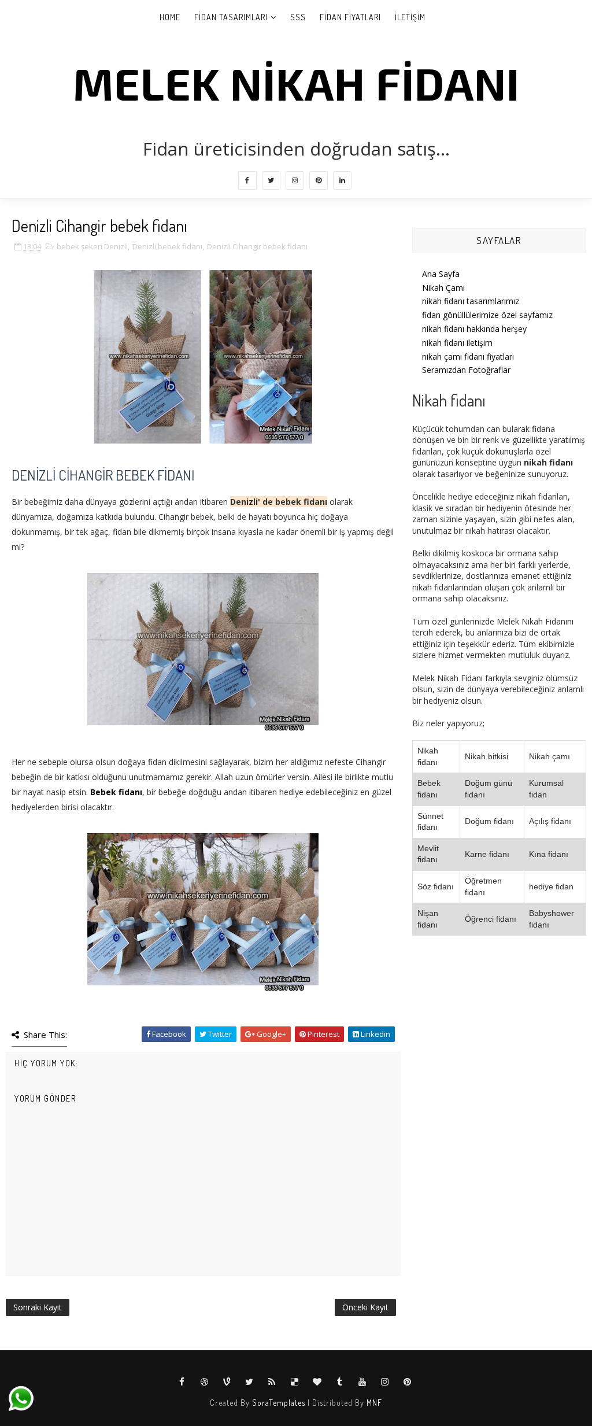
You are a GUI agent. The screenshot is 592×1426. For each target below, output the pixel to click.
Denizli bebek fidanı (167, 246)
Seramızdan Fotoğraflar (466, 369)
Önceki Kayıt (365, 1307)
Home (170, 17)
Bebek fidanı (116, 791)
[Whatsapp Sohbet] (20, 1397)
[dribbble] (204, 1382)
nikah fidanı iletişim (457, 342)
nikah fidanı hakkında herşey (474, 328)
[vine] (227, 1382)
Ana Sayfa (441, 273)
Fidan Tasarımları (231, 17)
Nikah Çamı (443, 287)
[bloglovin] (317, 1382)
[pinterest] (318, 180)
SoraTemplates (278, 1402)
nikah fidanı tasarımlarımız (470, 300)
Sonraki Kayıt (37, 1307)
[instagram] (295, 180)
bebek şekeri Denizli (92, 246)
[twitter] (271, 180)
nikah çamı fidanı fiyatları (468, 356)
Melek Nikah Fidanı (296, 82)
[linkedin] (342, 180)
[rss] (272, 1382)
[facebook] (247, 180)
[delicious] (295, 1382)
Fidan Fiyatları (350, 17)
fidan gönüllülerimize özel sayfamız (487, 314)
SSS (298, 17)
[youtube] (362, 1382)
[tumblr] (340, 1382)
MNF (374, 1402)
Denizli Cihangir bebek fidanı (257, 246)
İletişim (410, 17)
